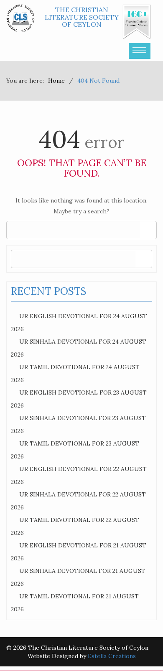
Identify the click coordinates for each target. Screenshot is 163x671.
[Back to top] (139, 647)
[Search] (148, 230)
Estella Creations (112, 656)
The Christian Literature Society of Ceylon (82, 16)
